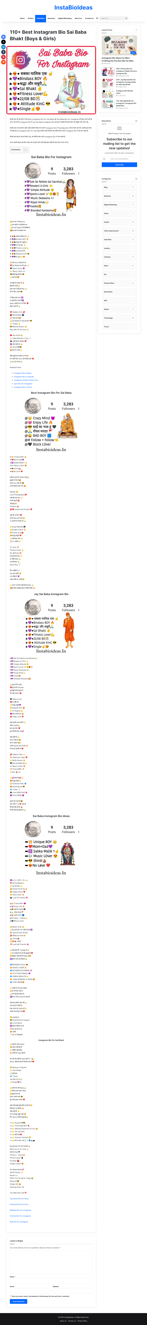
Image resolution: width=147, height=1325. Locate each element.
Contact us (89, 18)
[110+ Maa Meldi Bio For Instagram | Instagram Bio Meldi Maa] (108, 104)
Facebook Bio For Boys (19, 1199)
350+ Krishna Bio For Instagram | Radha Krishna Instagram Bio (126, 71)
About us (78, 18)
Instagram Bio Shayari (23, 373)
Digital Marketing (65, 18)
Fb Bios (31, 18)
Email (12, 1286)
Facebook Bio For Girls (19, 1204)
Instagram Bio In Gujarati (24, 377)
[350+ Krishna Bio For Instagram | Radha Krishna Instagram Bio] (108, 72)
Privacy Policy (82, 1321)
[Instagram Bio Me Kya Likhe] (108, 94)
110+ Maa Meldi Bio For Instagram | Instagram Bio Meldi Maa (126, 103)
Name (12, 1277)
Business (51, 18)
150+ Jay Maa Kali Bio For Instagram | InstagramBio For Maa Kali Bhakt (126, 82)
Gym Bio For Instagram (23, 384)
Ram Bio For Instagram (19, 1222)
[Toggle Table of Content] (24, 150)
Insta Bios (40, 18)
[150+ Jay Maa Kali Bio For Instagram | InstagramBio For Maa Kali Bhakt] (108, 83)
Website (56, 1286)
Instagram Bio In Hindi (23, 387)
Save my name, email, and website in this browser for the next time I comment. (41, 1296)
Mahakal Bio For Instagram (20, 1210)
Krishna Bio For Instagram (20, 1216)
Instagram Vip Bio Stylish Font (26, 380)
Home (22, 18)
